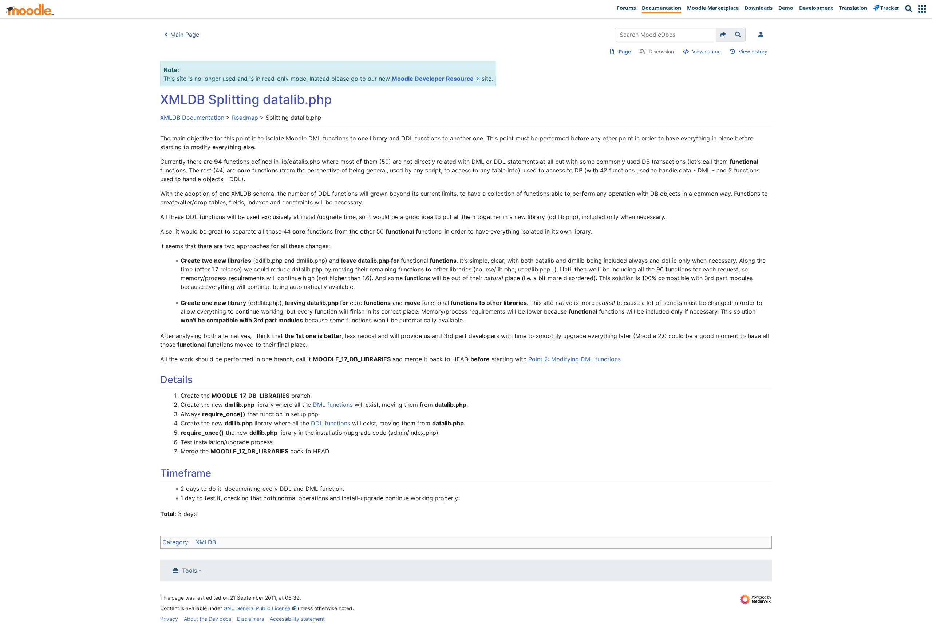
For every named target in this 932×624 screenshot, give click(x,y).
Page (625, 51)
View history (753, 51)
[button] (922, 9)
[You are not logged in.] (762, 34)
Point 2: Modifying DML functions (574, 359)
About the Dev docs (207, 619)
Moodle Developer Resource (433, 78)
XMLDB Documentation (192, 117)
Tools (189, 570)
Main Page (184, 34)
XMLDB (206, 542)
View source (706, 51)
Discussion (661, 51)
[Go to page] (723, 34)
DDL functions (330, 423)
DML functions (333, 404)
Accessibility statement (297, 619)
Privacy (169, 619)
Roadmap (245, 117)
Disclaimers (250, 619)
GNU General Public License (257, 608)
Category (175, 542)
